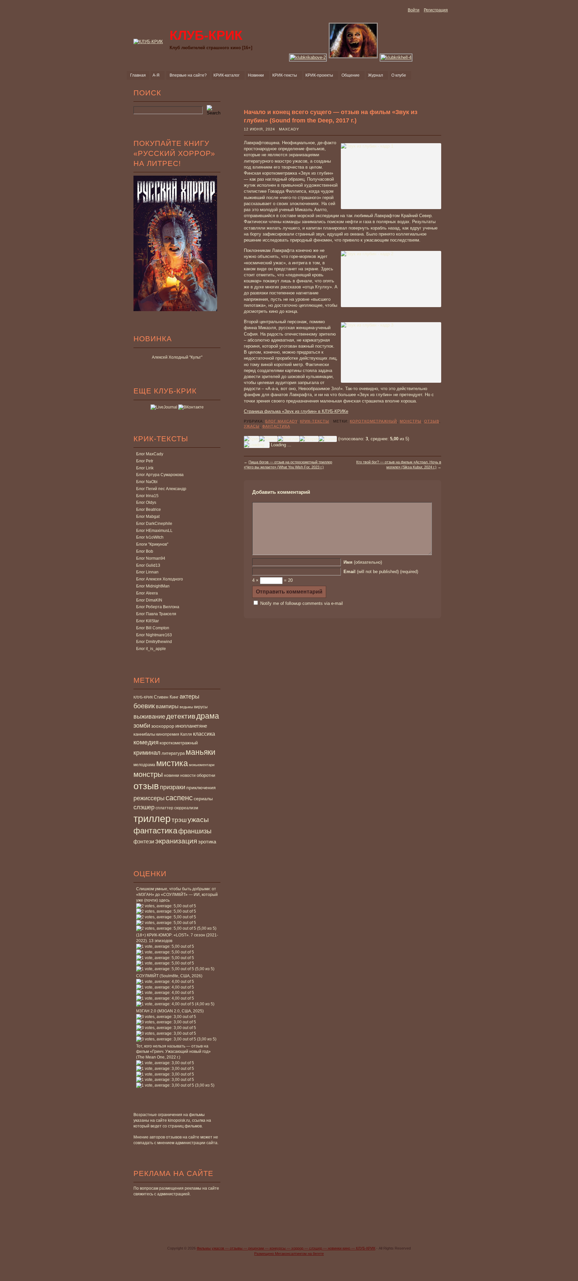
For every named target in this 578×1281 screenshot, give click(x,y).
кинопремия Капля (174, 734)
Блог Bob (144, 551)
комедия (146, 742)
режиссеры (149, 798)
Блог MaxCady (149, 454)
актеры (189, 696)
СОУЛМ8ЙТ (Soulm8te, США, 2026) (169, 976)
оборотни (206, 775)
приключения (201, 787)
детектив (180, 716)
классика (204, 734)
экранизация (176, 841)
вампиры (167, 706)
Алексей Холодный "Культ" (177, 357)
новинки (171, 775)
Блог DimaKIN (149, 600)
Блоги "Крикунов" (152, 544)
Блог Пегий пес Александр (161, 488)
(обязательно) (363, 562)
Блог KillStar (147, 621)
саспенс (179, 798)
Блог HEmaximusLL (154, 530)
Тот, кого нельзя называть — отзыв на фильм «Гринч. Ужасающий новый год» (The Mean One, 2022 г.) (173, 1052)
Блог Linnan (147, 572)
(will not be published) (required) (381, 571)
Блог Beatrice (148, 509)
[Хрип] (251, 439)
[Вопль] (328, 439)
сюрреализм (186, 808)
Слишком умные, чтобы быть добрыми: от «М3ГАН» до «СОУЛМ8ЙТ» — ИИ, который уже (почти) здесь (177, 895)
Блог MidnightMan (153, 586)
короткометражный (179, 743)
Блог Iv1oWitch (150, 537)
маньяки (200, 752)
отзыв (146, 786)
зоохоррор (162, 726)
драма (207, 716)
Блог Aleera (147, 593)
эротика (207, 841)
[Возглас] (288, 439)
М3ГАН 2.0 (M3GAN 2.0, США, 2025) (170, 1011)
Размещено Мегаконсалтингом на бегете (289, 1254)
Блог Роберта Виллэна (157, 607)
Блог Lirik (145, 468)
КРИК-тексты (314, 421)
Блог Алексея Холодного (159, 579)
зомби (141, 725)
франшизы (194, 831)
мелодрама (144, 764)
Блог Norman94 (150, 558)
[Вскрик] (309, 439)
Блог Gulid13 (148, 565)
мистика (172, 763)
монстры (148, 774)
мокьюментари (201, 765)
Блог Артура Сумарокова (160, 474)
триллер (152, 818)
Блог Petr (144, 461)
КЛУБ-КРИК (143, 697)
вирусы (201, 707)
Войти (413, 10)
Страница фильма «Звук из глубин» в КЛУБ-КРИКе (296, 411)
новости (188, 775)
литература (173, 753)
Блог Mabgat (148, 516)
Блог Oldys (146, 502)
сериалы (203, 798)
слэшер (144, 807)
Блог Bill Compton (152, 628)
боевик (144, 706)
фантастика (155, 830)
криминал (147, 752)
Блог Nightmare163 (154, 635)
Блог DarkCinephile (154, 523)
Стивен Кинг (166, 697)
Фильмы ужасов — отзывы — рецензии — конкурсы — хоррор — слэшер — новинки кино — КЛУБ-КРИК (286, 1248)
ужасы (198, 819)
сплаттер (164, 808)
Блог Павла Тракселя (156, 614)
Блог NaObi (147, 481)
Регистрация (436, 10)
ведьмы (186, 707)
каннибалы (144, 734)
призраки (172, 787)
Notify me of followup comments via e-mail (301, 603)
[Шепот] (268, 439)
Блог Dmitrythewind (154, 641)
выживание (149, 716)
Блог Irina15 (147, 495)
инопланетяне (191, 726)
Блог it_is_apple (151, 648)
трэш (179, 819)
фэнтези (143, 841)
